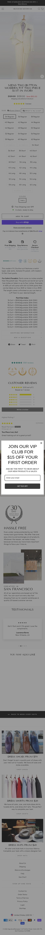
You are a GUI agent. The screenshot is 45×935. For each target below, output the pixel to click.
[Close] (41, 443)
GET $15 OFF (22, 486)
